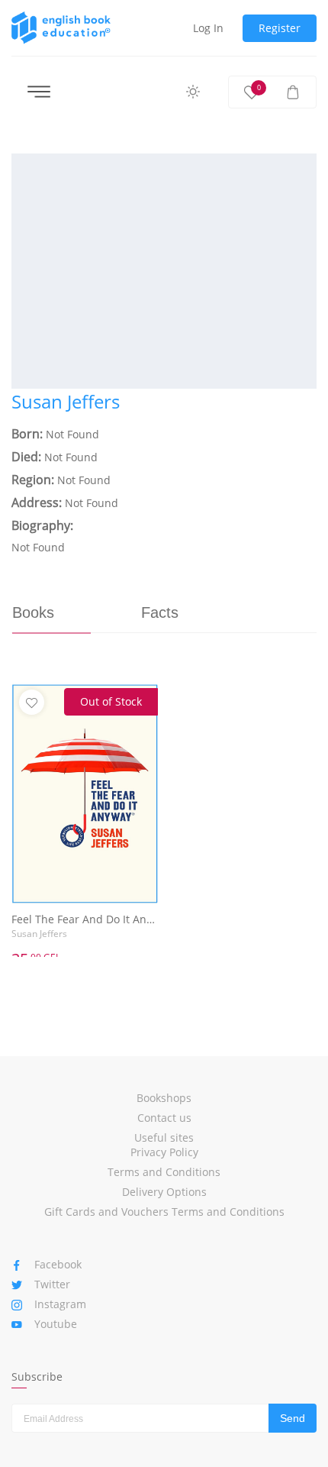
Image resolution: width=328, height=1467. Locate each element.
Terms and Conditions (164, 1172)
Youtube (55, 1324)
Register (280, 28)
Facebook (58, 1264)
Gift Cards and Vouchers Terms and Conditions (164, 1211)
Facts (159, 612)
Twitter (52, 1284)
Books (33, 612)
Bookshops (164, 1098)
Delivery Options (164, 1191)
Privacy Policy (164, 1152)
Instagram (60, 1304)
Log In (208, 28)
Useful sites (164, 1137)
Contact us (164, 1117)
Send (292, 1418)
